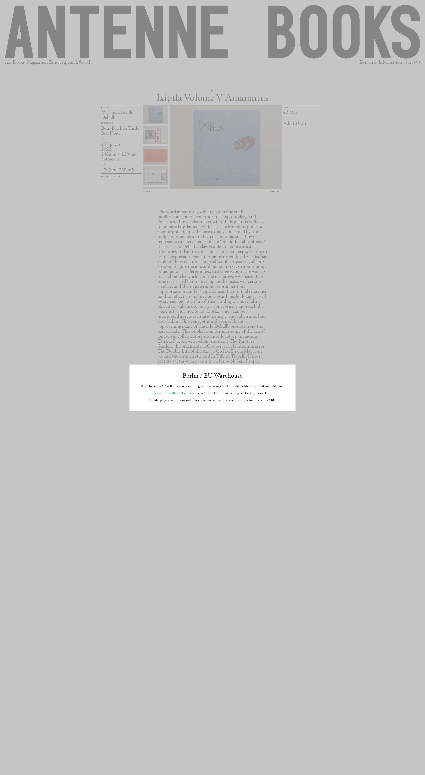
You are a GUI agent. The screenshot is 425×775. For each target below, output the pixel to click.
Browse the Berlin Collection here (175, 393)
